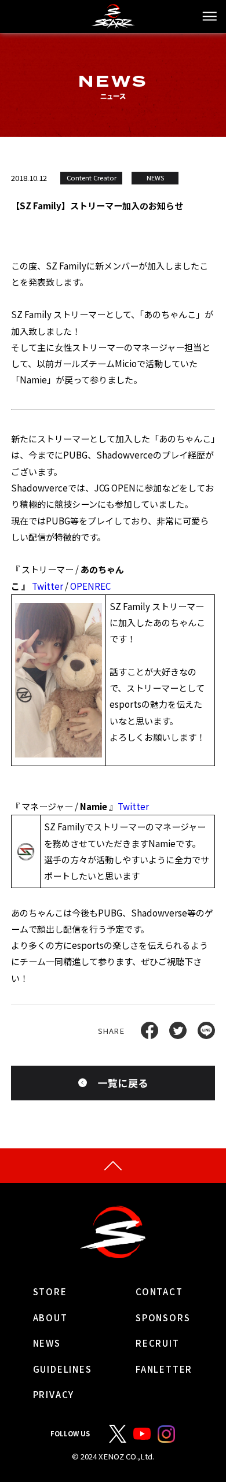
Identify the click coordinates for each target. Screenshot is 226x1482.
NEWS (47, 1343)
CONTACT (159, 1291)
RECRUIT (158, 1343)
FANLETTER (164, 1369)
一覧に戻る (123, 1083)
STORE (50, 1291)
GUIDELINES (62, 1369)
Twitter (47, 586)
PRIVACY (54, 1394)
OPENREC (90, 586)
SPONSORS (163, 1317)
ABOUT (50, 1317)
